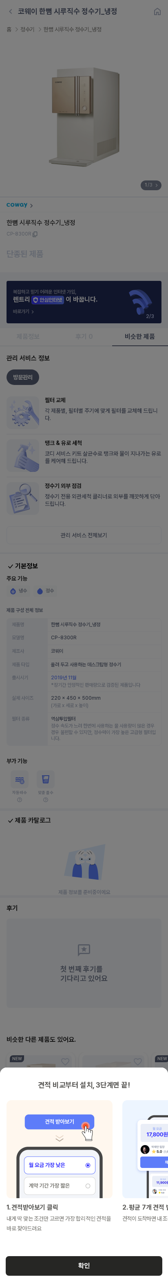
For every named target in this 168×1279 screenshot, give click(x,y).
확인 (84, 1266)
